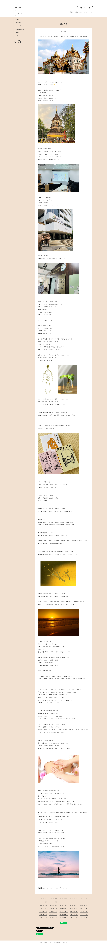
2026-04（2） (74, 898)
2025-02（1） (84, 905)
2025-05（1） (64, 905)
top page (18, 7)
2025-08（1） (43, 905)
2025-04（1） (74, 905)
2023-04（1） (53, 914)
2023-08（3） (74, 911)
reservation (19, 26)
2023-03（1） (64, 914)
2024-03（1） (43, 911)
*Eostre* (85, 7)
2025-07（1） (54, 905)
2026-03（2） (84, 898)
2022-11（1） (43, 917)
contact (17, 35)
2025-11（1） (64, 902)
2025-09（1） (84, 902)
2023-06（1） (43, 914)
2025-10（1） (74, 902)
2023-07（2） (84, 911)
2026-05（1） (64, 898)
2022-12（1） (84, 914)
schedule (18, 22)
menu (17, 19)
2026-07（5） (43, 898)
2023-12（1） (64, 911)
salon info (18, 32)
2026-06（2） (53, 898)
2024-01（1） (53, 911)
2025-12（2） (54, 902)
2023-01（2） (74, 914)
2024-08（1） (74, 908)
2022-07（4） (74, 917)
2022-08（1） (64, 917)
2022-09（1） (53, 917)
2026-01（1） (43, 902)
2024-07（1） (84, 908)
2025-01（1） (43, 908)
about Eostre (19, 29)
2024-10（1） (64, 908)
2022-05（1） (84, 917)
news (16, 10)
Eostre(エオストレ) (49, 942)
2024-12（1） (53, 908)
